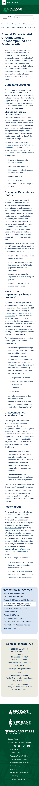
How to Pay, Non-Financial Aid (15, 593)
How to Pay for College (9, 24)
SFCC (8, 2)
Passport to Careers (12, 528)
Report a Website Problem (19, 756)
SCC (4, 2)
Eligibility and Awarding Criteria (15, 608)
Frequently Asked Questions (14, 618)
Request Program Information (19, 772)
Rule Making (14, 749)
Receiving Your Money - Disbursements (19, 622)
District (15, 2)
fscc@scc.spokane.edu (22, 662)
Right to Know (15, 753)
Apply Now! (13, 769)
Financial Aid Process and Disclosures (18, 600)
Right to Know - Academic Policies (17, 625)
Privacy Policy (13, 739)
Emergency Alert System (18, 759)
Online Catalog (15, 766)
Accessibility (14, 776)
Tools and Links (10, 628)
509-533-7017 (22, 657)
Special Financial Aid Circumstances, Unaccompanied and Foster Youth (18, 604)
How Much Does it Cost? (13, 597)
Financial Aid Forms (11, 615)
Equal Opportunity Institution (19, 762)
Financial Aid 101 (10, 612)
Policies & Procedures (17, 779)
